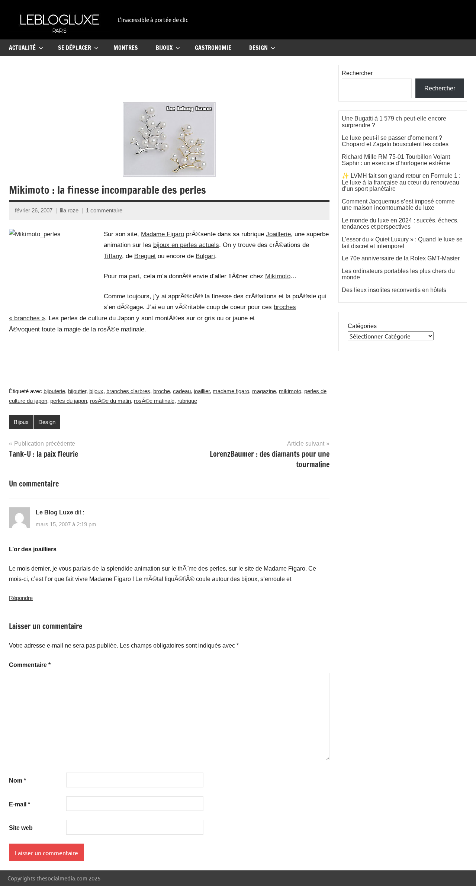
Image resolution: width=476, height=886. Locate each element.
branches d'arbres (128, 391)
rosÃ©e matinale (154, 401)
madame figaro (231, 391)
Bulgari (205, 256)
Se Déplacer (74, 48)
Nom (17, 780)
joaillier (202, 391)
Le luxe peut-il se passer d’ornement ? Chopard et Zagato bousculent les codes (395, 141)
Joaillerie (278, 234)
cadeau (182, 391)
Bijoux (164, 48)
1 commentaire (104, 210)
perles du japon (68, 401)
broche (161, 391)
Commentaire (30, 665)
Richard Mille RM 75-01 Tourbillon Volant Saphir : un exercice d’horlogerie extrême (396, 160)
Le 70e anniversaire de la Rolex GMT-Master (401, 258)
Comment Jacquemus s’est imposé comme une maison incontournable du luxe (398, 204)
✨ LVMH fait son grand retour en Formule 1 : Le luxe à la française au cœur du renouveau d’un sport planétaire (401, 182)
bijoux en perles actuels (186, 244)
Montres (125, 48)
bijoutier (77, 391)
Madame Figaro (162, 234)
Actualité (22, 48)
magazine (264, 391)
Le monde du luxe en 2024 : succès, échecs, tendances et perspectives (400, 223)
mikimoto (290, 391)
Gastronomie (213, 48)
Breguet (145, 256)
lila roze (69, 210)
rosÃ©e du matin (110, 401)
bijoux (96, 391)
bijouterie (54, 391)
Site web (21, 828)
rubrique (187, 401)
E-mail (19, 804)
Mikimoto (277, 276)
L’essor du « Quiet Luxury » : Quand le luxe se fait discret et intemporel (402, 242)
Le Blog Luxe (54, 512)
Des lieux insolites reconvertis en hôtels (394, 290)
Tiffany (113, 256)
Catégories (362, 326)
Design (258, 48)
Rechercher (357, 73)
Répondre (21, 598)
